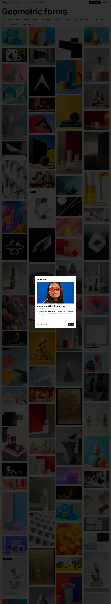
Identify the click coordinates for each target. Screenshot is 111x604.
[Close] (75, 278)
